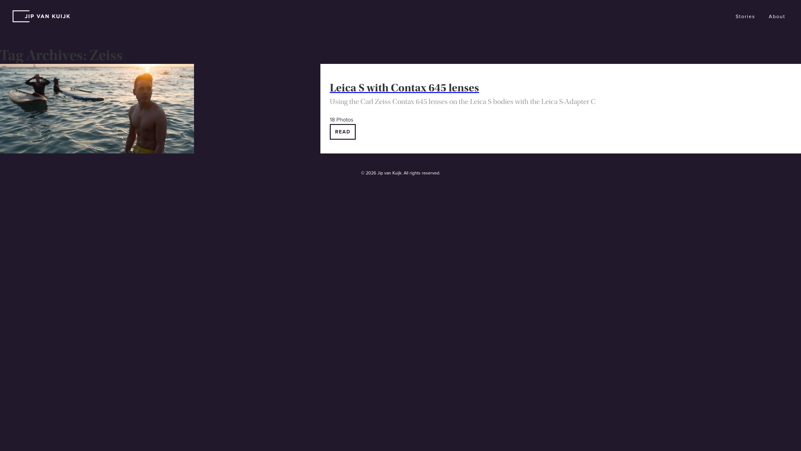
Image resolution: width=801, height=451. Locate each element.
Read (342, 132)
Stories (745, 16)
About (777, 16)
